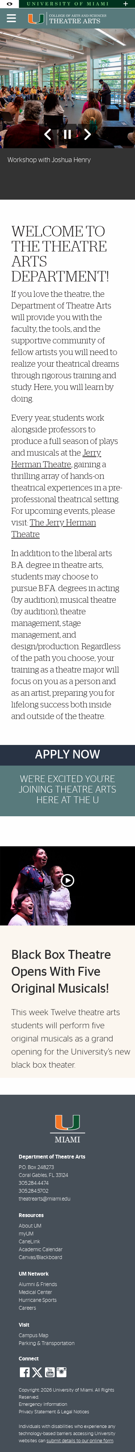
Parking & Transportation (47, 1343)
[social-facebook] (25, 1372)
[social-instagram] (61, 1372)
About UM (30, 1226)
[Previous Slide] (48, 134)
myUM (26, 1234)
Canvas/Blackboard (40, 1257)
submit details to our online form (79, 1440)
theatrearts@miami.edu (44, 1199)
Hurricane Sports (38, 1300)
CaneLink (29, 1241)
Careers (27, 1308)
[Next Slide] (87, 134)
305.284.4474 (34, 1183)
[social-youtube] (50, 1372)
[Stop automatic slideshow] (67, 134)
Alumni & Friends (38, 1284)
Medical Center (35, 1292)
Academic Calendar (41, 1249)
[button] (118, 1430)
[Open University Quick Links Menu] (125, 4)
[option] (67, 114)
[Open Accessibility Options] (9, 4)
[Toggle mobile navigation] (12, 18)
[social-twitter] (37, 1372)
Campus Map (33, 1335)
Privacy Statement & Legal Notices (54, 1412)
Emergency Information (43, 1404)
